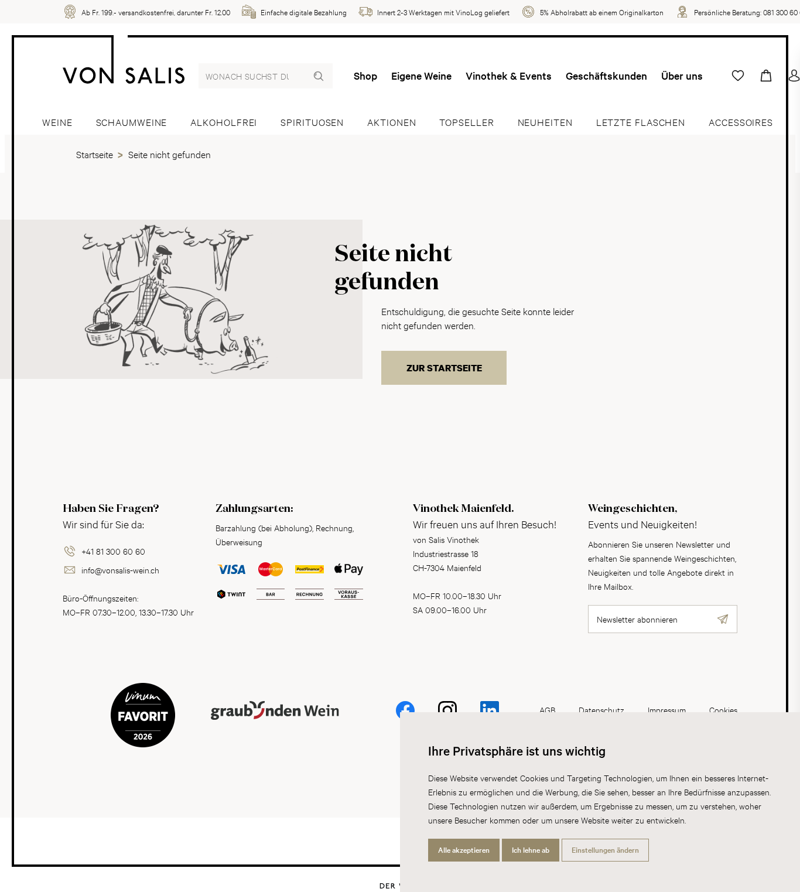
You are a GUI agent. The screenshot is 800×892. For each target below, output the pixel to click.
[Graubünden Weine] (274, 724)
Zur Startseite (444, 367)
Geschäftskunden (606, 76)
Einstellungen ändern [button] (605, 850)
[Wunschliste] (738, 75)
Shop (365, 76)
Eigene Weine (421, 76)
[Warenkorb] (766, 75)
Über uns (682, 76)
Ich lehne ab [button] (530, 850)
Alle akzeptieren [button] (464, 850)
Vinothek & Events (509, 76)
